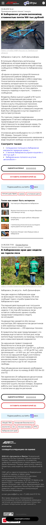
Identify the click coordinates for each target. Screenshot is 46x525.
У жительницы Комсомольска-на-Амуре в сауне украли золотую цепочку (25, 225)
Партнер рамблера (21, 514)
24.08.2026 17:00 (7, 245)
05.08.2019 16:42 (7, 9)
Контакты (6, 446)
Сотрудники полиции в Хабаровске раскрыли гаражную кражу (21, 149)
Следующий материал (22, 519)
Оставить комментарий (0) (23, 177)
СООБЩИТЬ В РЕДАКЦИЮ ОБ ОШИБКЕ (18, 450)
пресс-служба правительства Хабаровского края (21, 286)
